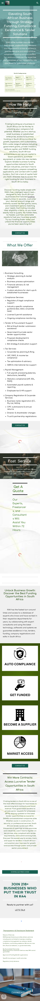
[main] (20, 23)
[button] (2, 3)
